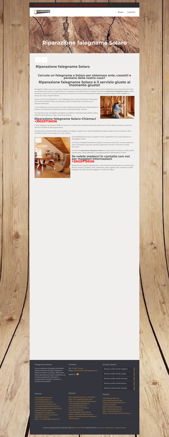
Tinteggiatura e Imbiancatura (45, 412)
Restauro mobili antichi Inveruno (115, 378)
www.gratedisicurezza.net (44, 397)
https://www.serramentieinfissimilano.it (117, 413)
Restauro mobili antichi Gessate (115, 383)
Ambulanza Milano (109, 405)
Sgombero (91, 397)
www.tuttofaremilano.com (44, 402)
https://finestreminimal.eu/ (112, 407)
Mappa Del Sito (120, 428)
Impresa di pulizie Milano (44, 410)
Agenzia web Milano (78, 428)
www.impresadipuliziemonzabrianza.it (48, 408)
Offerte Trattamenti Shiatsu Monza (81, 414)
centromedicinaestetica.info (112, 400)
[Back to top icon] (160, 433)
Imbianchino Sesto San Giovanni (46, 415)
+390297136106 (46, 121)
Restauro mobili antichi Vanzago (115, 388)
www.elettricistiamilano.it (78, 406)
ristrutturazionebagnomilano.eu (114, 402)
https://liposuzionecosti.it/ (112, 411)
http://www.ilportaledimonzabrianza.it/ (83, 401)
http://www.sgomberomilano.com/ (81, 399)
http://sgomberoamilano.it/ (78, 397)
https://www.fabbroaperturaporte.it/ (47, 419)
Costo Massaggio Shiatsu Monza (80, 412)
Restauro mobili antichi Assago (115, 374)
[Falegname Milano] (42, 12)
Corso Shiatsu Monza (76, 410)
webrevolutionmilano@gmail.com (86, 370)
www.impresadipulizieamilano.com (47, 406)
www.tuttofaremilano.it (43, 400)
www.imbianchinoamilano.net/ (46, 404)
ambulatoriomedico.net (111, 398)
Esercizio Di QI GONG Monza (79, 408)
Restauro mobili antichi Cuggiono (116, 369)
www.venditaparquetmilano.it (79, 403)
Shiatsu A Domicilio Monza (78, 416)
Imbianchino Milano (42, 417)
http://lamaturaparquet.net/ (112, 409)
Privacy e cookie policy (106, 428)
